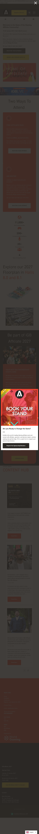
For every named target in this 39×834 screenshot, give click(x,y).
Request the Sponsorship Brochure (16, 446)
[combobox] (31, 832)
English (31, 832)
